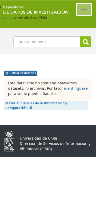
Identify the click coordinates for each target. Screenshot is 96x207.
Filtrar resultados (23, 73)
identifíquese (76, 88)
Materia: (36, 105)
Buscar (85, 41)
